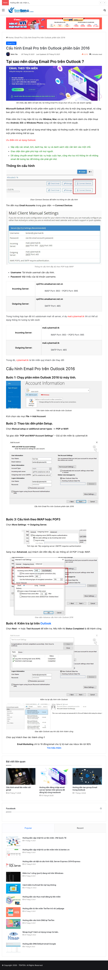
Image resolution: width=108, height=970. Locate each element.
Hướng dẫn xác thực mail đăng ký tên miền (42, 897)
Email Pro (19, 37)
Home (10, 37)
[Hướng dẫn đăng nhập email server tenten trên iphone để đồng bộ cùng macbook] (54, 776)
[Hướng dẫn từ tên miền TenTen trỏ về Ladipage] (13, 912)
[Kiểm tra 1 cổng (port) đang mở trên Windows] (13, 877)
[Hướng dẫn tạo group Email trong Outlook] (87, 776)
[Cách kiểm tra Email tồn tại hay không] (13, 889)
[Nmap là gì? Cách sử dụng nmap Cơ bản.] (13, 936)
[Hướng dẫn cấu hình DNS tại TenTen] (13, 924)
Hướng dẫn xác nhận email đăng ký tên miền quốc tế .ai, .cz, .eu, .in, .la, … (40, 3)
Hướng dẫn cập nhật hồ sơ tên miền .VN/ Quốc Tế (44, 838)
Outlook (45, 623)
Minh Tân (14, 54)
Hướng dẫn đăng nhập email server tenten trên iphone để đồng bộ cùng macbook (52, 789)
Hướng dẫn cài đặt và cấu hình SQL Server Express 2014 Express (51, 861)
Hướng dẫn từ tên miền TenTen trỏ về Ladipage (43, 908)
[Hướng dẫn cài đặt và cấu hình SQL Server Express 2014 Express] (13, 865)
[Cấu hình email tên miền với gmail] (20, 776)
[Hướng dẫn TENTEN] (21, 10)
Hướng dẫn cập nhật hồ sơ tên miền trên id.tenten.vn (46, 849)
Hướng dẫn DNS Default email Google (39, 944)
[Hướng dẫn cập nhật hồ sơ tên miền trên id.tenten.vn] (13, 853)
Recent (80, 828)
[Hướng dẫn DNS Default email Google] (13, 947)
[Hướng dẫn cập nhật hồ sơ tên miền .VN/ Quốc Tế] (13, 841)
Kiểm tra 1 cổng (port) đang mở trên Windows (43, 873)
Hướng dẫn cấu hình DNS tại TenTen (38, 920)
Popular (28, 828)
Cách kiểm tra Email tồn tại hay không (39, 885)
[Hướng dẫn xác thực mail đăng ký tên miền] (13, 900)
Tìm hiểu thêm (54, 748)
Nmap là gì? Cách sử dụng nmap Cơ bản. (41, 932)
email (89, 108)
